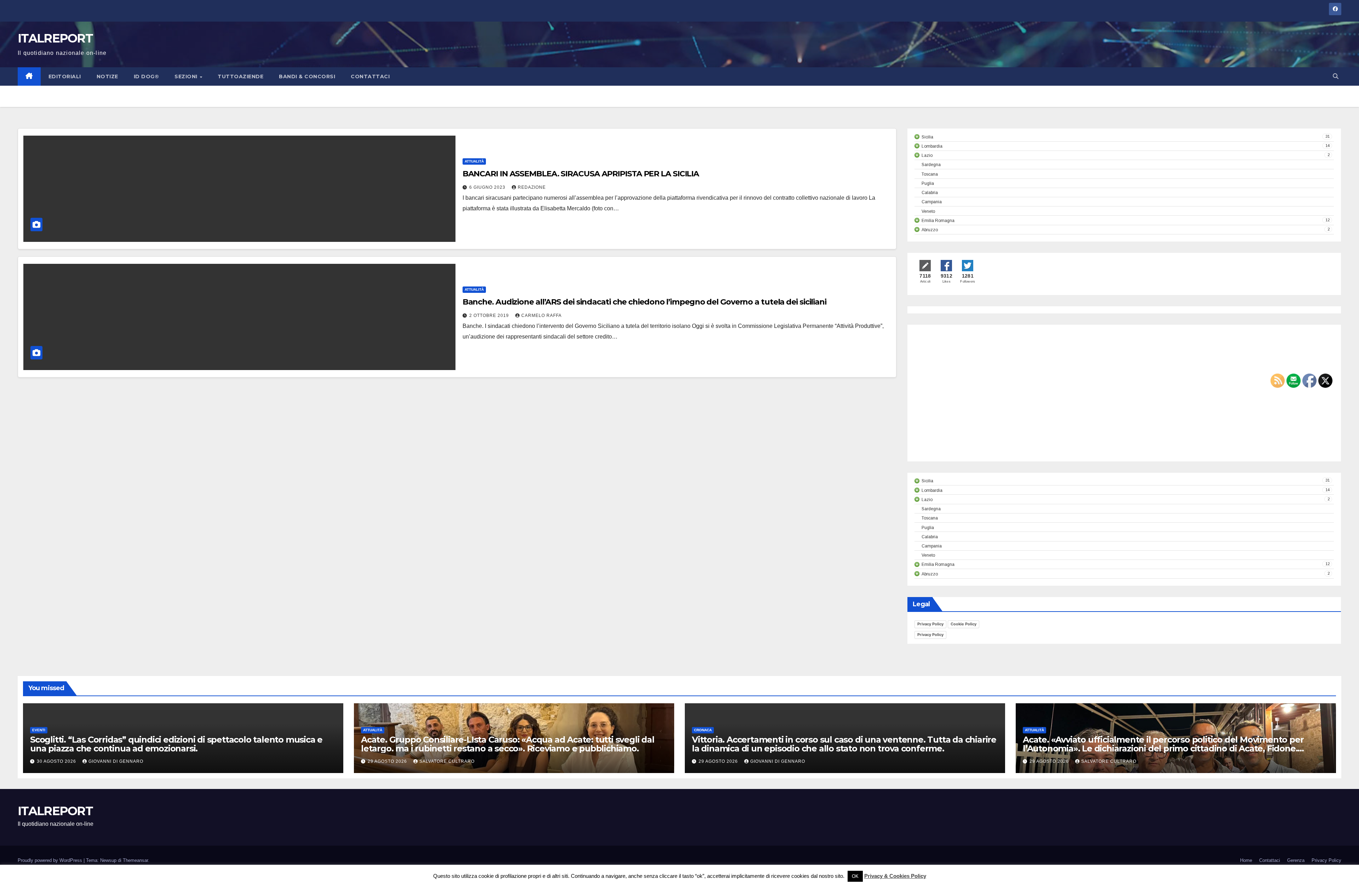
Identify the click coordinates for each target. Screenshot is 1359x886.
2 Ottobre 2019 (489, 315)
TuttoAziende (240, 76)
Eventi (38, 730)
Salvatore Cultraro (447, 761)
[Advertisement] (973, 399)
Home (1246, 860)
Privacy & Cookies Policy (895, 876)
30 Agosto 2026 (57, 761)
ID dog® (146, 76)
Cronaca (703, 730)
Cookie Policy (963, 623)
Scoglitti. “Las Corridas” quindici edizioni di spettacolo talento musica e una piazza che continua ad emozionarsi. (176, 744)
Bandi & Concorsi (307, 76)
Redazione (532, 187)
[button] (1335, 76)
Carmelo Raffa (541, 315)
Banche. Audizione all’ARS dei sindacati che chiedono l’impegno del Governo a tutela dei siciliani (644, 302)
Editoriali (64, 76)
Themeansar (135, 860)
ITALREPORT (55, 38)
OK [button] (855, 876)
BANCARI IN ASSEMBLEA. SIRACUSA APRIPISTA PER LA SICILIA (581, 173)
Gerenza (1295, 860)
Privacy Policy (930, 623)
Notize (107, 76)
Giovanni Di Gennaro (115, 761)
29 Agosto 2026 (388, 761)
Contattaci (370, 76)
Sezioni (186, 76)
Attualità (474, 161)
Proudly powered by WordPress (51, 860)
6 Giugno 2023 (488, 187)
